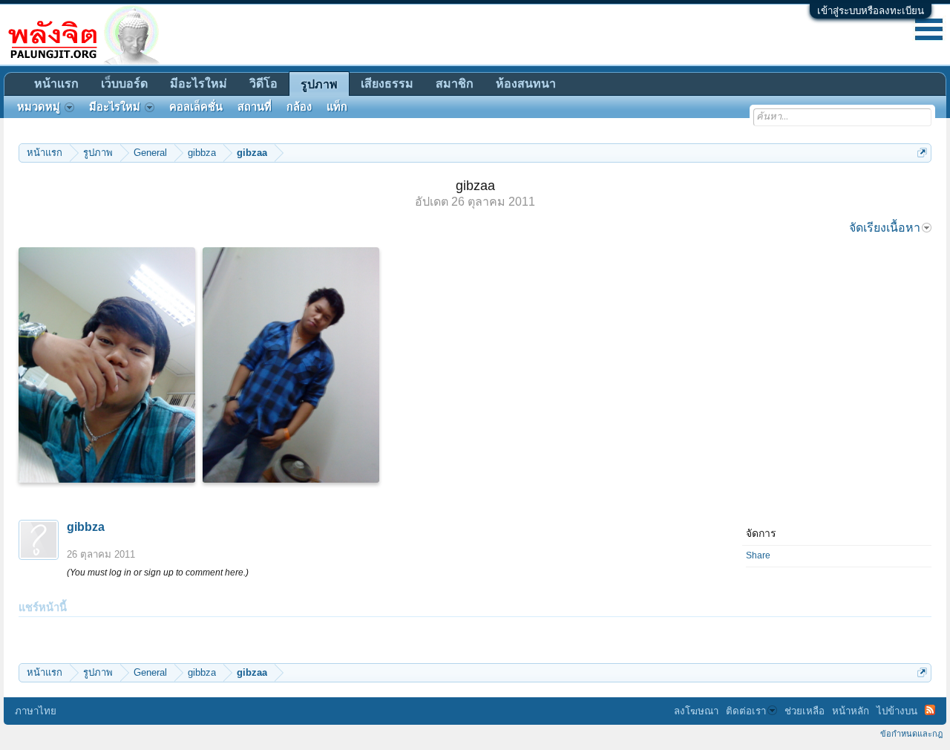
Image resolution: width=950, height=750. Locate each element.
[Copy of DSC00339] (291, 365)
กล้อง (299, 107)
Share (758, 555)
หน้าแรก (56, 83)
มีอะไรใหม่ (198, 83)
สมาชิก (455, 83)
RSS (930, 710)
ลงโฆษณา (696, 711)
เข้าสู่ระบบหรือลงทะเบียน (870, 10)
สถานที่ (255, 107)
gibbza (86, 527)
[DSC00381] (107, 365)
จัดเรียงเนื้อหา (884, 227)
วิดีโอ (263, 83)
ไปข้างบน (897, 711)
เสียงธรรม (387, 83)
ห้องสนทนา (526, 83)
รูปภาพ (319, 84)
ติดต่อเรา (746, 711)
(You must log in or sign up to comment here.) (158, 572)
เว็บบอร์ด (124, 83)
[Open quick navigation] (922, 152)
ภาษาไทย (35, 711)
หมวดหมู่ (38, 107)
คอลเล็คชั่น (196, 107)
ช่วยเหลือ (804, 711)
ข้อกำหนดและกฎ (911, 733)
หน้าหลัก (850, 711)
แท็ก (337, 107)
